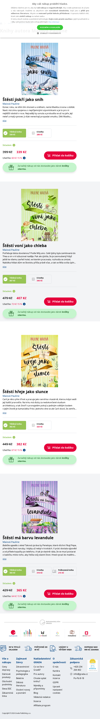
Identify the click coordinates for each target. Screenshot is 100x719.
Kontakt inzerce (57, 677)
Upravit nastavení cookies (57, 689)
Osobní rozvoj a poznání (23, 691)
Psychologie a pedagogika (23, 672)
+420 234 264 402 (78, 668)
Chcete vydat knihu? (40, 680)
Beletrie (20, 678)
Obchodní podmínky (7, 683)
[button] (50, 33)
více (4, 120)
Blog (36, 692)
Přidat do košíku (62, 155)
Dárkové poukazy (6, 676)
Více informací (53, 22)
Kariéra (56, 670)
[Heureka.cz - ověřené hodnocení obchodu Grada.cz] (92, 665)
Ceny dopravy (6, 668)
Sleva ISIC (6, 688)
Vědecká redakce (42, 697)
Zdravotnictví (22, 666)
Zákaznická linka (7, 694)
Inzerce (37, 701)
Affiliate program (42, 705)
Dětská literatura (20, 684)
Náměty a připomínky (39, 687)
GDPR (55, 682)
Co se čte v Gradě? (39, 668)
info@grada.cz (79, 674)
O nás (55, 666)
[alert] (50, 19)
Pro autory (39, 674)
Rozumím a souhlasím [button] (50, 27)
